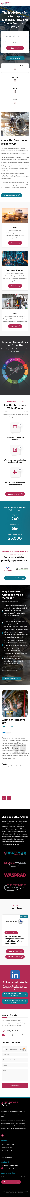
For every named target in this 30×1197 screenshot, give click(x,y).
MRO (15, 88)
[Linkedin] (2, 1135)
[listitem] (12, 360)
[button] (4, 798)
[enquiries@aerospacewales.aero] (3, 1035)
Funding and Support (15, 270)
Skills (15, 313)
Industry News (14, 932)
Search (13, 48)
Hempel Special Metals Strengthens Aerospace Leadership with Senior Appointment (14, 940)
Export (15, 227)
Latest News (7, 932)
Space (15, 100)
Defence (15, 77)
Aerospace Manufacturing (15, 66)
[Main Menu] (27, 3)
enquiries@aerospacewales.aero (11, 673)
